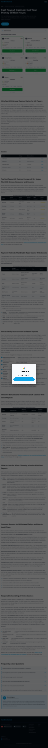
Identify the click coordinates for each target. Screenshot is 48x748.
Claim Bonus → (24, 379)
